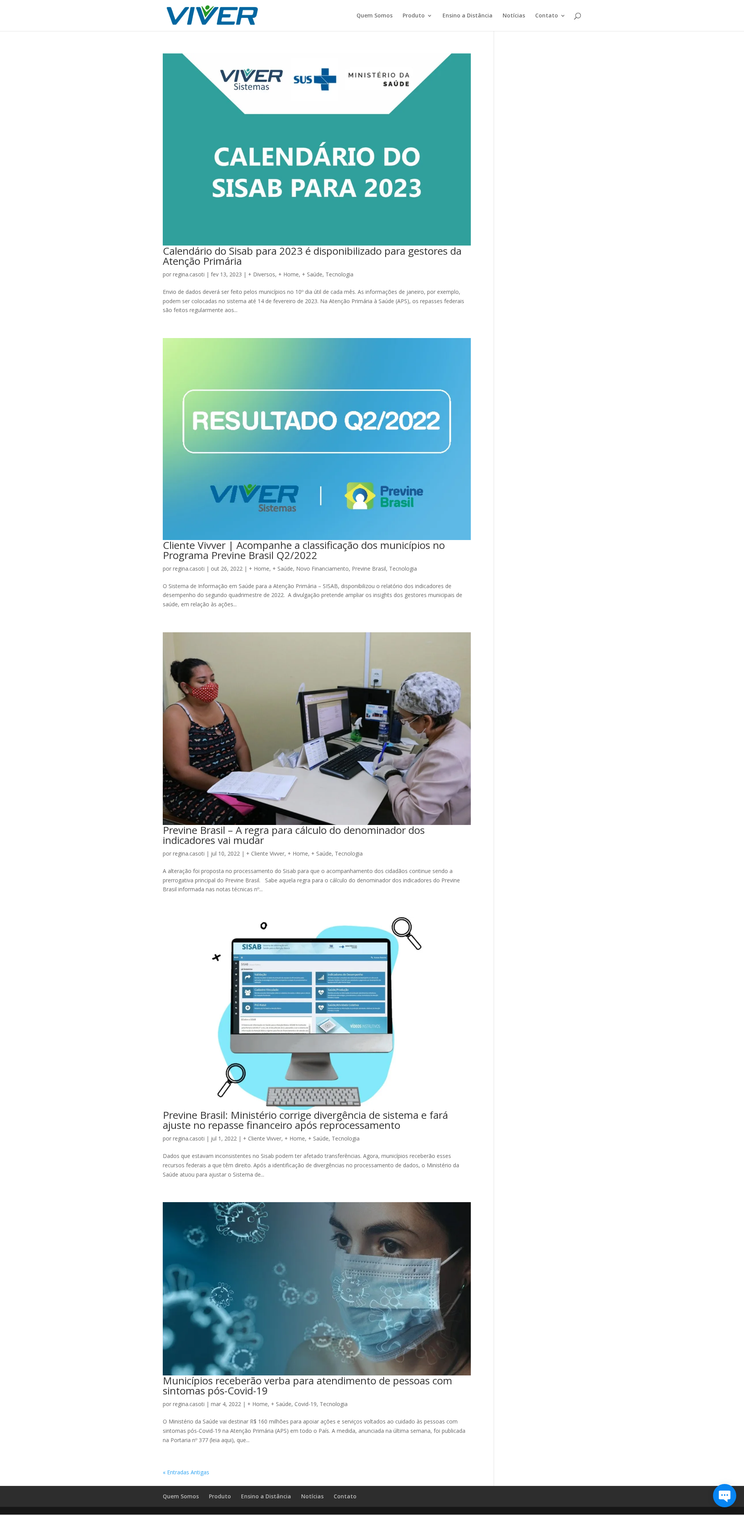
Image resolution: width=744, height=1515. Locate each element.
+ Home (288, 274)
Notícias (514, 16)
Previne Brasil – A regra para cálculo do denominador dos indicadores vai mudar (294, 835)
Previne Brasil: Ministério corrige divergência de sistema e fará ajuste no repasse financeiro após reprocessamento (305, 1120)
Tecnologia (339, 274)
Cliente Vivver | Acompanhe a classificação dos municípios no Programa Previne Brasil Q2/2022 (304, 550)
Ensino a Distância (468, 16)
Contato (546, 16)
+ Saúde (312, 274)
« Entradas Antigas (186, 1472)
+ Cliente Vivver (265, 853)
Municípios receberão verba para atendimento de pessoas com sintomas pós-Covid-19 (307, 1386)
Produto (414, 16)
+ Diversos (261, 274)
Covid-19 (305, 1404)
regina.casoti (189, 274)
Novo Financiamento (322, 568)
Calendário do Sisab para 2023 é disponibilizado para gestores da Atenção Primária (312, 256)
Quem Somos (374, 16)
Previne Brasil (369, 568)
